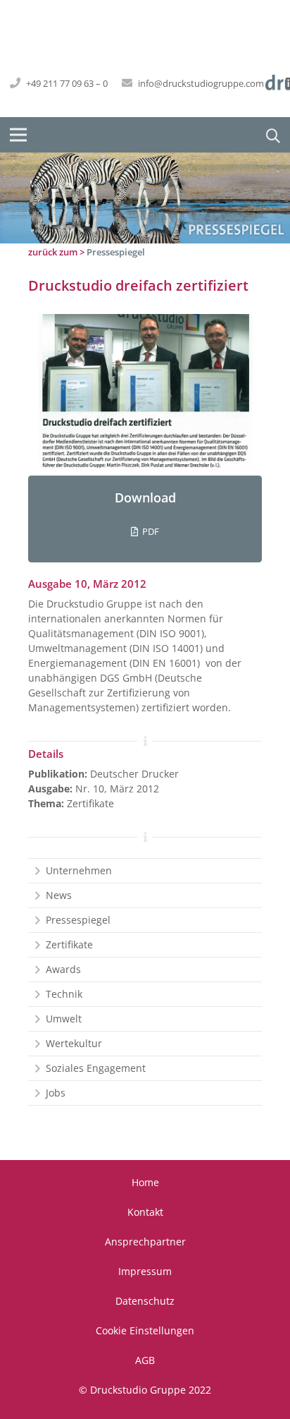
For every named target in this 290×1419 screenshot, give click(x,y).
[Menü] (18, 134)
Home (145, 1182)
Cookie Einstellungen (145, 1330)
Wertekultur (74, 1043)
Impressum (145, 1271)
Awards (63, 969)
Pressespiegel (116, 252)
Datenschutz (145, 1301)
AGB (145, 1360)
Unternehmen (79, 870)
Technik (64, 994)
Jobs (55, 1092)
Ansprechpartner (145, 1241)
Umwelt (64, 1018)
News (59, 895)
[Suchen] (268, 135)
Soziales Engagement (96, 1068)
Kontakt (145, 1212)
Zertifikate (69, 944)
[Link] (145, 395)
